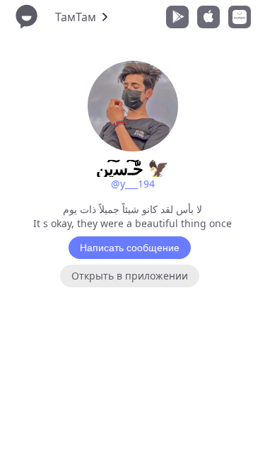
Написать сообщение (129, 247)
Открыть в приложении (129, 275)
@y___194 (133, 183)
